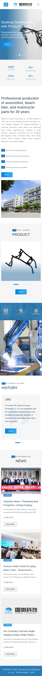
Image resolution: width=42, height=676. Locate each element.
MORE (7, 175)
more (7, 44)
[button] (15, 284)
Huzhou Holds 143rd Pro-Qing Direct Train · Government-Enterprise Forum (19, 570)
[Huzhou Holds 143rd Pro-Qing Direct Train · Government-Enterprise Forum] (21, 546)
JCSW (32, 672)
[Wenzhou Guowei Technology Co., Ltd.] (22, 4)
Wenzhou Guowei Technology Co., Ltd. (15, 119)
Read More (10, 524)
